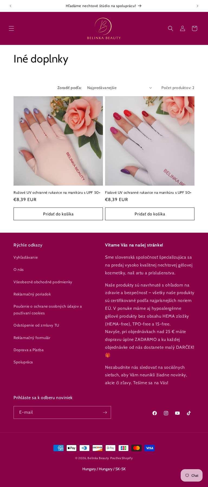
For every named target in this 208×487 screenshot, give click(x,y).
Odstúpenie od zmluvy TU (36, 325)
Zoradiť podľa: (69, 87)
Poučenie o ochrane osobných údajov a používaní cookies (48, 309)
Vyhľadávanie (26, 257)
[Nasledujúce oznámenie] (197, 6)
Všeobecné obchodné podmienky (43, 281)
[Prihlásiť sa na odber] (105, 412)
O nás (19, 269)
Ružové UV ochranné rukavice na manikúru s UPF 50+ (57, 192)
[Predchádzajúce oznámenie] (11, 6)
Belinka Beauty (98, 458)
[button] (11, 28)
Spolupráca (23, 362)
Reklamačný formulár (32, 337)
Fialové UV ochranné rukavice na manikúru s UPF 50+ (148, 192)
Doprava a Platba (29, 349)
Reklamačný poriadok (32, 294)
